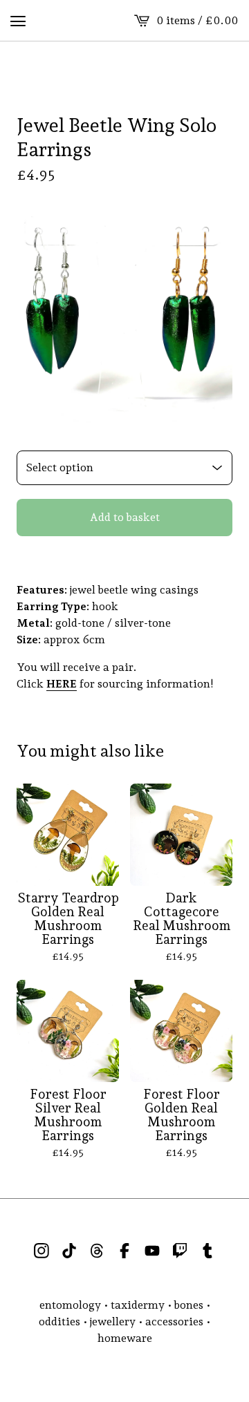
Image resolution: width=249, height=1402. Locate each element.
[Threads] (96, 1250)
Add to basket (125, 517)
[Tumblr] (207, 1250)
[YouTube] (152, 1250)
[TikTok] (69, 1250)
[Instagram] (41, 1250)
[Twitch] (179, 1250)
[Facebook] (124, 1250)
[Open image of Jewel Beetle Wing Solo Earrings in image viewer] (124, 315)
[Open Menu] (18, 21)
